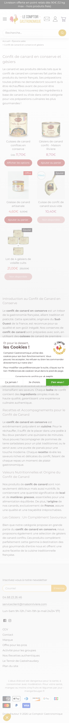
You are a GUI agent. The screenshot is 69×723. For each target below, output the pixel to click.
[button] (7, 717)
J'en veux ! (57, 382)
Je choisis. (34, 382)
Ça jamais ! (11, 382)
